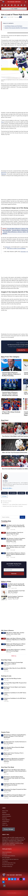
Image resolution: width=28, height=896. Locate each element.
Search (22, 517)
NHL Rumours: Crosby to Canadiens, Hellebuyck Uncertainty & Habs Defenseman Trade (15, 540)
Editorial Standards (6, 814)
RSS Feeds (4, 818)
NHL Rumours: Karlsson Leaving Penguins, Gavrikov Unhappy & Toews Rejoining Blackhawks (15, 736)
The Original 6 (5, 861)
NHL (4, 538)
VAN (4, 553)
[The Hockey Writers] (3, 2)
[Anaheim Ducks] (2, 5)
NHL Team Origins (6, 857)
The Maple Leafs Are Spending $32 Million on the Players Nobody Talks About (15, 526)
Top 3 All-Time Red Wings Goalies (12, 678)
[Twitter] (9, 879)
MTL (4, 532)
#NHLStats (9, 248)
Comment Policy (5, 821)
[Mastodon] (24, 879)
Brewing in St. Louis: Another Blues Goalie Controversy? (15, 504)
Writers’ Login (5, 825)
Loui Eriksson (6, 502)
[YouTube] (6, 879)
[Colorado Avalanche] (22, 5)
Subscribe (13, 573)
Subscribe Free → (22, 350)
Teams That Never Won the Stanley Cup (10, 859)
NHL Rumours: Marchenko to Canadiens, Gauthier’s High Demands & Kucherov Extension (14, 760)
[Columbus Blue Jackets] (25, 5)
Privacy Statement (6, 819)
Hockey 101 (4, 854)
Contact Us (4, 823)
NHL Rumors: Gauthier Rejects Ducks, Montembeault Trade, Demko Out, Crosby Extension (14, 778)
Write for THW (5, 810)
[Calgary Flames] (12, 5)
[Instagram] (18, 879)
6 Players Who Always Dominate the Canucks (11, 412)
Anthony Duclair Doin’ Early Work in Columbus (13, 506)
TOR (4, 525)
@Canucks (7, 246)
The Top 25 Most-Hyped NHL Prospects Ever (15, 682)
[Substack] (3, 879)
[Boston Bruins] (6, 5)
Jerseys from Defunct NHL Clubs (8, 862)
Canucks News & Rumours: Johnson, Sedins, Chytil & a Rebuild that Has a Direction (10, 394)
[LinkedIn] (3, 882)
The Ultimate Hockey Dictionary (8, 855)
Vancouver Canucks (7, 500)
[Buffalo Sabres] (9, 5)
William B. (8, 535)
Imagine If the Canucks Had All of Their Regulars (16, 27)
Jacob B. (8, 542)
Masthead (4, 812)
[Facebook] (15, 879)
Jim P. (7, 550)
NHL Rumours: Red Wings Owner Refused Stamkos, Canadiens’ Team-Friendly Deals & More (15, 771)
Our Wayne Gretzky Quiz (7, 866)
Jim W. (4, 17)
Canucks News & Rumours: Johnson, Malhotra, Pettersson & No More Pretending (11, 374)
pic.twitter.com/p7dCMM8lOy (19, 248)
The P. (7, 529)
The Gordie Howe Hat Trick (7, 864)
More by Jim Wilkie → (8, 488)
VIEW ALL (13, 656)
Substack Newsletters (6, 816)
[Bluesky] (12, 879)
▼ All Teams (14, 8)
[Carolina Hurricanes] (15, 5)
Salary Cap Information (7, 852)
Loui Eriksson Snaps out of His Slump (13, 26)
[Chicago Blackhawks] (18, 5)
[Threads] (21, 879)
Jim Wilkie (5, 481)
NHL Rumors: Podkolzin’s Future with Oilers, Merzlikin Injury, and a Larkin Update (16, 547)
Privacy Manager (8, 829)
